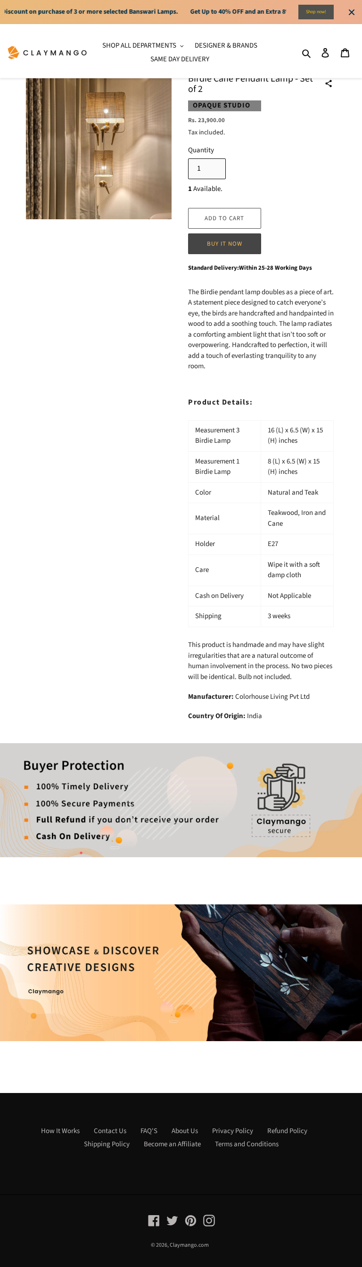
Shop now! (316, 11)
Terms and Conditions (247, 1144)
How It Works (60, 1131)
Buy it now (224, 244)
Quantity (201, 150)
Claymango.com (189, 1245)
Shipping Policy (107, 1144)
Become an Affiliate (172, 1144)
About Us (185, 1131)
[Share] (328, 83)
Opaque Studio (221, 105)
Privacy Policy (232, 1131)
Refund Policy (287, 1131)
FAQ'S (148, 1131)
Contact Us (110, 1131)
